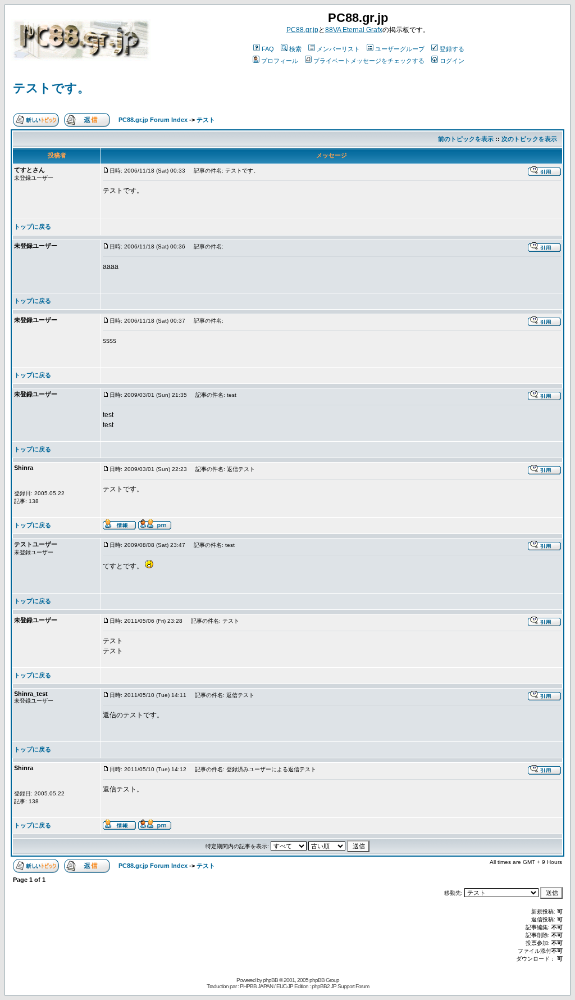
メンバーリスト (338, 49)
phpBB (270, 980)
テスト (206, 119)
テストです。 (51, 88)
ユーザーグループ (400, 49)
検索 (295, 49)
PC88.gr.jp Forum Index (153, 119)
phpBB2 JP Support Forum (340, 986)
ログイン (452, 60)
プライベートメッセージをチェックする (369, 60)
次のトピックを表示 (529, 138)
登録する (452, 49)
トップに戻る (32, 226)
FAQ (268, 49)
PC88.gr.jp (302, 30)
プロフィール (279, 60)
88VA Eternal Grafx (353, 30)
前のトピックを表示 (466, 138)
